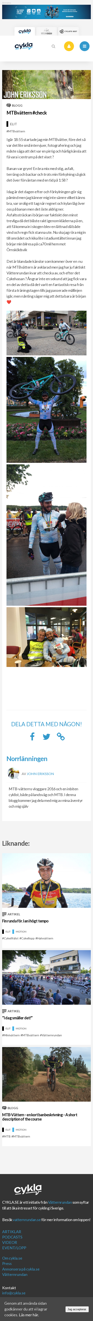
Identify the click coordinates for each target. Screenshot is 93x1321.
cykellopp (28, 938)
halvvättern (45, 938)
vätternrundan (52, 1035)
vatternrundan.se (27, 1219)
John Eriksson (40, 773)
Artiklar (11, 1231)
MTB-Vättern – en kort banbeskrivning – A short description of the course (39, 1116)
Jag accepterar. (77, 1309)
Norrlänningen (26, 758)
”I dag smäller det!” (17, 1017)
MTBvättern (16, 131)
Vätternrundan (60, 1202)
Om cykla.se (12, 1258)
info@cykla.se (14, 1292)
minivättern (12, 1035)
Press (7, 1263)
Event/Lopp (14, 1247)
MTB (7, 1136)
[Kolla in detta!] (46, 737)
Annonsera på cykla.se (21, 1269)
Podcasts (12, 1237)
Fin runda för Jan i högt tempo (25, 921)
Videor (9, 1242)
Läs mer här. (29, 1314)
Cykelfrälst (11, 938)
